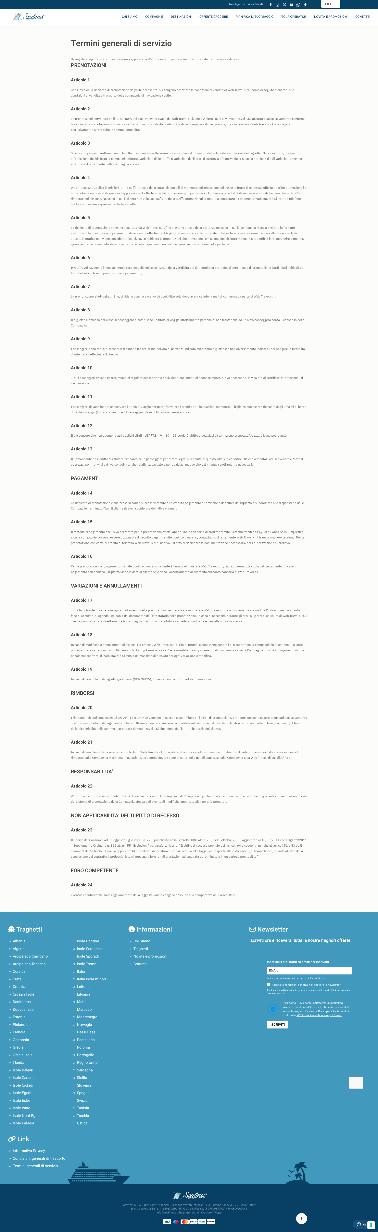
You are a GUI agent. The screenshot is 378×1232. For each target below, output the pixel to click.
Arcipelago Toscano (29, 964)
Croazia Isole (23, 994)
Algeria (18, 949)
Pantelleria (86, 1040)
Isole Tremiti (87, 964)
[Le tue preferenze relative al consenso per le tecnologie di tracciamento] (371, 1225)
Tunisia (83, 1108)
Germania (21, 1040)
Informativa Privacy (29, 1151)
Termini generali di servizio (35, 1166)
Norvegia (84, 1024)
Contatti (362, 16)
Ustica (82, 1123)
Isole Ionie (21, 1108)
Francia (19, 1032)
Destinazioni (181, 16)
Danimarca (22, 1002)
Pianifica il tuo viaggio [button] (254, 16)
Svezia (82, 1100)
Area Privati (255, 4)
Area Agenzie (236, 4)
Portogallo (85, 1055)
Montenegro (87, 1017)
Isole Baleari (23, 1070)
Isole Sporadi (88, 956)
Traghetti (140, 949)
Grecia (18, 1047)
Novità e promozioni (330, 16)
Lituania (83, 994)
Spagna (83, 1093)
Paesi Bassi (86, 1032)
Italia (81, 971)
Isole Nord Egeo (26, 1116)
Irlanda (18, 1062)
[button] (301, 1218)
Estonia (19, 1017)
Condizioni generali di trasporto (39, 1158)
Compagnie (154, 16)
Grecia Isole (22, 1055)
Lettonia (84, 986)
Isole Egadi (22, 1093)
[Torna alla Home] (30, 17)
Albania (19, 941)
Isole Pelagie (23, 1123)
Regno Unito (87, 1062)
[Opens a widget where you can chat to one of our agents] (363, 1225)
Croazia (19, 986)
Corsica (19, 971)
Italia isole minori (91, 979)
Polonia (83, 1047)
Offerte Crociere (213, 16)
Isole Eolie (21, 1100)
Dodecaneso (23, 1009)
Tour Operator (293, 16)
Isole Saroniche (90, 949)
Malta (81, 1002)
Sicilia (82, 1077)
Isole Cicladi (23, 1085)
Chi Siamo (129, 16)
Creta (17, 979)
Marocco (84, 1009)
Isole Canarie (23, 1077)
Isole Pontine (88, 941)
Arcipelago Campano (30, 956)
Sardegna (85, 1070)
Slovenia (84, 1085)
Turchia (83, 1116)
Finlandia (20, 1024)
